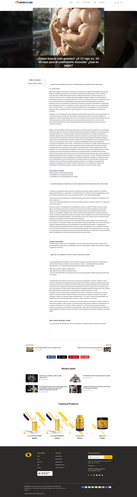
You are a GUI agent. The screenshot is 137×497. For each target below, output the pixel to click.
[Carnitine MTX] (80, 423)
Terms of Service (59, 467)
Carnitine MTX (80, 436)
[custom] (88, 475)
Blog (38, 459)
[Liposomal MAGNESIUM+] (57, 423)
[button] (115, 2)
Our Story (39, 462)
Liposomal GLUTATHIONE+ (34, 436)
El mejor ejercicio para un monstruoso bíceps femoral (90, 347)
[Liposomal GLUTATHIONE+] (35, 423)
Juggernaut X (102, 436)
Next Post (108, 345)
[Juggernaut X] (103, 423)
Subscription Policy (59, 464)
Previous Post (30, 345)
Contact (39, 467)
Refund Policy (58, 459)
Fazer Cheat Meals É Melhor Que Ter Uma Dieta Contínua (47, 347)
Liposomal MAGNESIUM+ (57, 436)
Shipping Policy (58, 462)
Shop (38, 456)
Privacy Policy (58, 456)
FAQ (38, 464)
